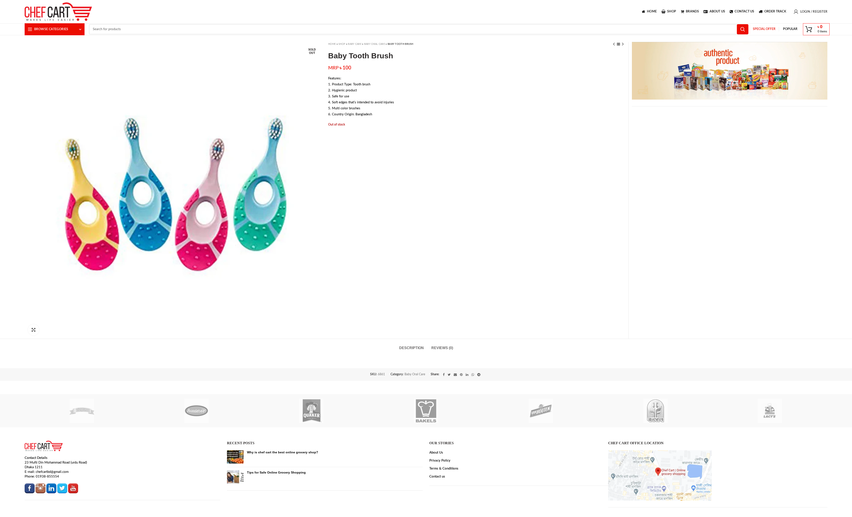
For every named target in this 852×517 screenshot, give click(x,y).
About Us (436, 474)
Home (332, 44)
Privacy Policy (439, 482)
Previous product (614, 44)
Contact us (437, 498)
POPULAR (790, 29)
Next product (623, 44)
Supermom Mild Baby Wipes (297, 373)
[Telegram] (479, 396)
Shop (341, 44)
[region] (729, 71)
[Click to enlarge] (33, 329)
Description (411, 348)
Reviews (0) (442, 348)
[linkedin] (467, 396)
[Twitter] (449, 396)
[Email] (455, 396)
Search (742, 29)
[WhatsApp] (473, 396)
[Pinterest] (461, 396)
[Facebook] (443, 396)
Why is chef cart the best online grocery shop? (282, 474)
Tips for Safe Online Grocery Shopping (276, 494)
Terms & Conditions (443, 490)
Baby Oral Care (374, 44)
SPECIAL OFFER (764, 29)
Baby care (354, 44)
